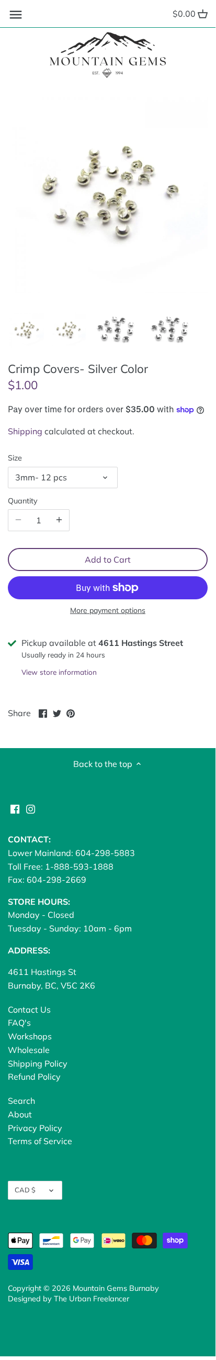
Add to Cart (108, 559)
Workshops (30, 1036)
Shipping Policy (37, 1063)
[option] (26, 330)
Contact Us (29, 1009)
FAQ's (19, 1022)
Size (15, 458)
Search (21, 1100)
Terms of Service (40, 1141)
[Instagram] (30, 808)
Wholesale (29, 1050)
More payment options (107, 611)
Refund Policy (34, 1076)
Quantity (23, 501)
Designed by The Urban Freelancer (68, 1298)
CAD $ (25, 1190)
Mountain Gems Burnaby (116, 1288)
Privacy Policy (35, 1128)
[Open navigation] (16, 15)
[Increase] (59, 520)
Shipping (25, 431)
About (20, 1114)
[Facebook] (14, 808)
